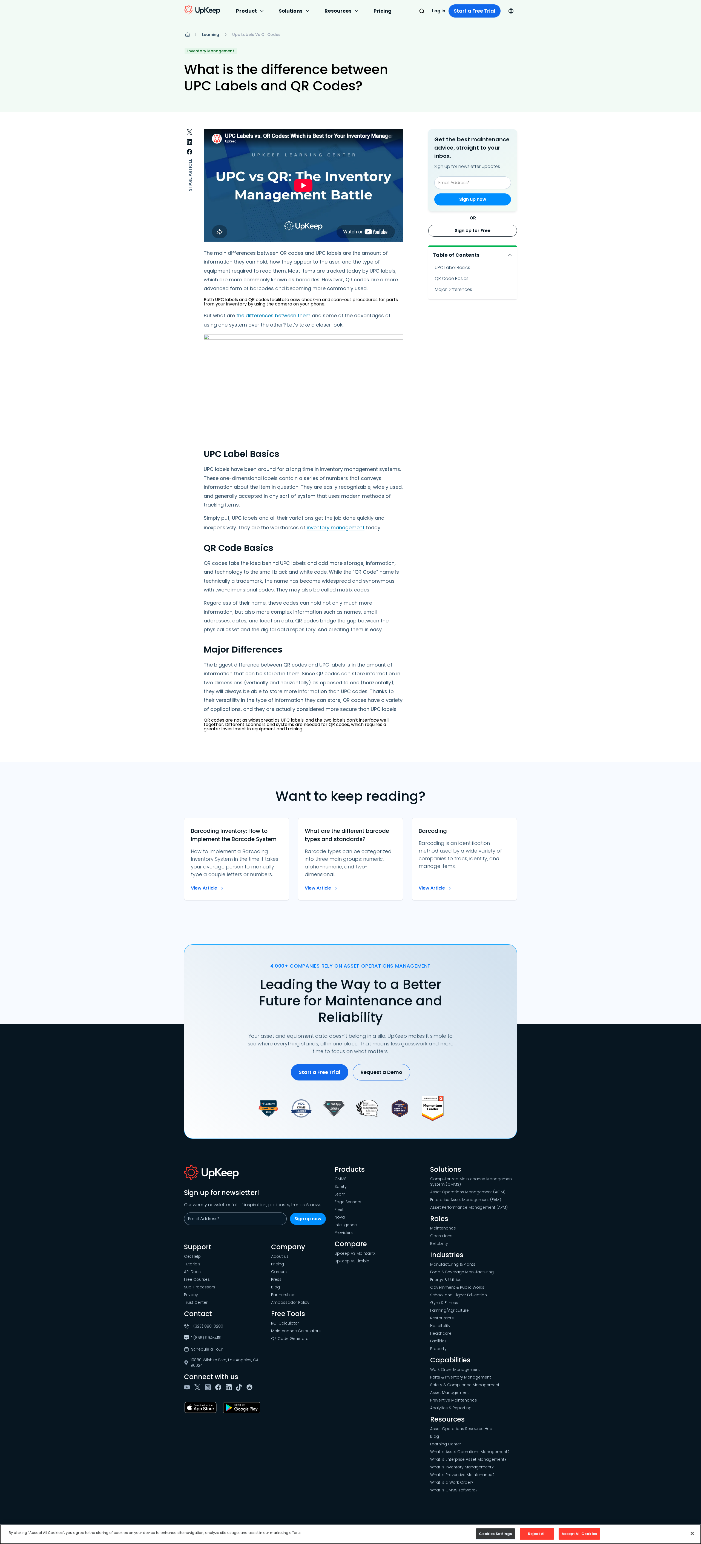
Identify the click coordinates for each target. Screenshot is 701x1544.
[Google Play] (242, 1407)
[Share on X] (189, 132)
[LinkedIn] (230, 1387)
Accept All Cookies (579, 1533)
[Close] (692, 1533)
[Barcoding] (464, 859)
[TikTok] (240, 1387)
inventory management (335, 527)
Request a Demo (381, 1072)
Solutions (291, 10)
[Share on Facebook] (189, 152)
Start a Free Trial (474, 10)
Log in (438, 11)
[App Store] (201, 1407)
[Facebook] (219, 1387)
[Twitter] (198, 1387)
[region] (350, 1534)
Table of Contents (456, 254)
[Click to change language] (511, 11)
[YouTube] (188, 1387)
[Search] (422, 11)
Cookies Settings (495, 1533)
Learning (210, 34)
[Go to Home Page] (202, 10)
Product (246, 10)
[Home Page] (187, 34)
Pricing (383, 10)
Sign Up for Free (472, 230)
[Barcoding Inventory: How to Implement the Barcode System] (236, 859)
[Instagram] (209, 1387)
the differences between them (273, 315)
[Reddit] (250, 1387)
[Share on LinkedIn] (189, 142)
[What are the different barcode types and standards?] (350, 859)
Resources (338, 10)
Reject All (536, 1533)
